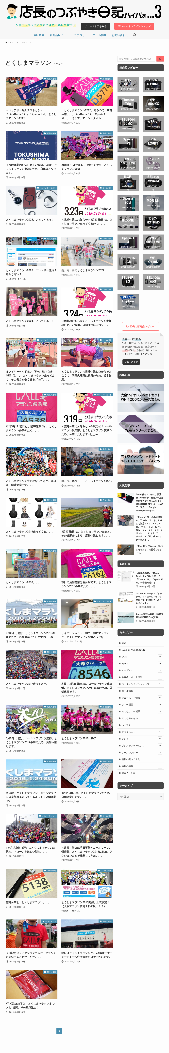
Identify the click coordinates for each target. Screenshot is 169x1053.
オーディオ (127, 670)
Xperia (125, 663)
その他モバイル (130, 718)
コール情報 (127, 690)
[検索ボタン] (134, 35)
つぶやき (126, 725)
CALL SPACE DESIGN (133, 649)
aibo (124, 642)
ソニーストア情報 (131, 697)
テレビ (125, 738)
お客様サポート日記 (132, 677)
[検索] (160, 59)
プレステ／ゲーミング (133, 745)
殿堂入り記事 (128, 772)
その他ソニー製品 (131, 711)
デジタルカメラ (130, 731)
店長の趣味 (127, 766)
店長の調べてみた (131, 759)
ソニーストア (131, 361)
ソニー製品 (127, 704)
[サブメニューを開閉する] (160, 656)
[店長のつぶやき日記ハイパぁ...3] (84, 11)
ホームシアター (130, 752)
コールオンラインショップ (135, 684)
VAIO (124, 656)
